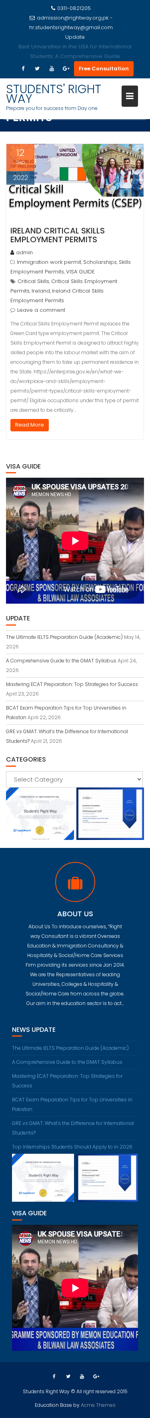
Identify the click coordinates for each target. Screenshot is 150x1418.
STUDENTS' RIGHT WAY (53, 93)
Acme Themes (98, 1405)
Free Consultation (104, 68)
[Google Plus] (66, 68)
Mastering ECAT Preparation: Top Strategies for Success (72, 684)
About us (75, 914)
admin (24, 252)
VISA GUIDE (80, 271)
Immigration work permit (49, 262)
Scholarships (100, 262)
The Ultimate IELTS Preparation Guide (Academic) (64, 637)
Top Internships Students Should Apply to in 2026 (72, 1146)
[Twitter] (37, 68)
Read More (29, 425)
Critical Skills (33, 281)
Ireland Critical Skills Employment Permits (57, 235)
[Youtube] (51, 68)
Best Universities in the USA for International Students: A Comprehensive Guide (75, 51)
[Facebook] (22, 68)
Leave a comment (41, 310)
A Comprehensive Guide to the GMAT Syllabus (61, 660)
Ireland (41, 291)
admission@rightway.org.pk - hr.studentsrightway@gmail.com (71, 22)
